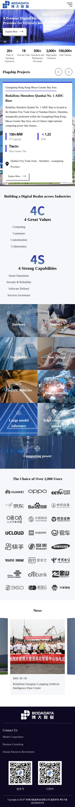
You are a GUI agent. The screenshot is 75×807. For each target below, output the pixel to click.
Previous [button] (58, 72)
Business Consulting (13, 744)
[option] (37, 132)
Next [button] (68, 72)
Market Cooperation (13, 736)
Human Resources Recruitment (18, 751)
